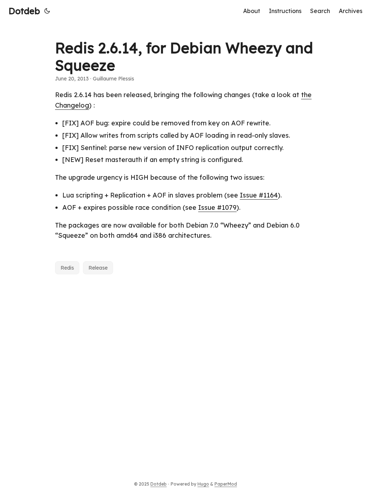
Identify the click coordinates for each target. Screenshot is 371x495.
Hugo (203, 484)
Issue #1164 (259, 195)
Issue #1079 (217, 207)
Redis (67, 268)
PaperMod (225, 484)
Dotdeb (24, 10)
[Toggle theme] (47, 11)
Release (98, 268)
